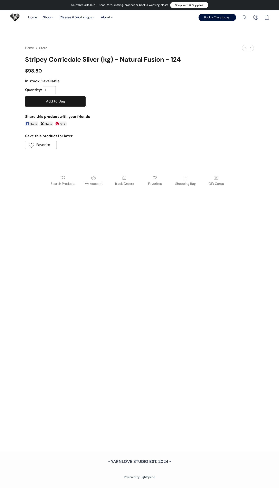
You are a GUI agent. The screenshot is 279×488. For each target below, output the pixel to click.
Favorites (155, 184)
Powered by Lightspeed (139, 477)
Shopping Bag (185, 184)
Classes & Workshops (76, 17)
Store (43, 48)
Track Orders (124, 184)
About (106, 17)
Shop (47, 17)
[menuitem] (245, 48)
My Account (94, 184)
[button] (189, 5)
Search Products (63, 184)
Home (32, 17)
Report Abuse (139, 470)
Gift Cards (216, 184)
